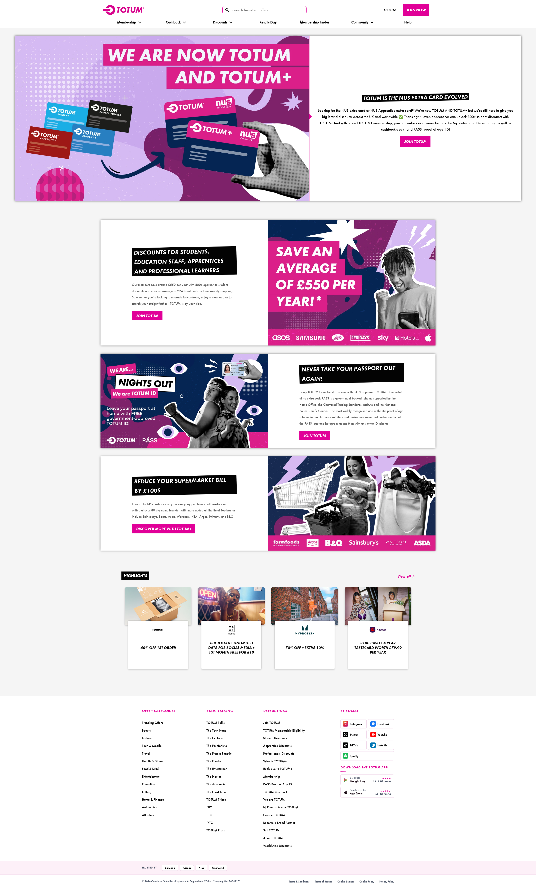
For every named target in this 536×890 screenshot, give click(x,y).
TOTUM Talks (215, 722)
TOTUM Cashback (275, 792)
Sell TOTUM (271, 830)
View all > (406, 577)
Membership (126, 22)
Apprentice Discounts (277, 746)
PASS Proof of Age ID (277, 784)
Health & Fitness (153, 761)
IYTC (209, 823)
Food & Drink (150, 769)
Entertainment (151, 776)
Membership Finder (314, 22)
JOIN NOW (416, 10)
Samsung (170, 867)
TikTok (354, 745)
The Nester (213, 776)
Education (148, 784)
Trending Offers (152, 722)
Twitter (354, 734)
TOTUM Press (215, 830)
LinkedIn (383, 745)
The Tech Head (216, 730)
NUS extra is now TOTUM (280, 807)
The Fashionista (216, 746)
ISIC (209, 807)
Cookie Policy (366, 881)
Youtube (382, 734)
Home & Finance (153, 799)
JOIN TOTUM (415, 141)
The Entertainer (216, 769)
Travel (146, 753)
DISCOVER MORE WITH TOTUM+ (163, 528)
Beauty (146, 730)
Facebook (383, 724)
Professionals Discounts (278, 753)
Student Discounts (275, 738)
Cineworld (218, 867)
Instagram (356, 724)
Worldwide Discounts (277, 846)
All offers (148, 815)
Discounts (220, 22)
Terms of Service (323, 881)
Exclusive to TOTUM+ (277, 769)
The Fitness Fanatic (219, 753)
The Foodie (213, 761)
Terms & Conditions (299, 881)
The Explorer (214, 738)
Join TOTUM (271, 722)
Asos (201, 867)
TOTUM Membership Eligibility (284, 730)
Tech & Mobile (152, 746)
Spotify (354, 756)
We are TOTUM (274, 799)
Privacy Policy (386, 881)
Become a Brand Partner (279, 823)
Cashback (173, 22)
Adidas (187, 867)
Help (408, 22)
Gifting (146, 792)
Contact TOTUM (274, 815)
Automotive (149, 807)
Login (390, 10)
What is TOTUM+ (275, 761)
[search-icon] (227, 10)
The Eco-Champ (216, 792)
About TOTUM (273, 838)
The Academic (215, 784)
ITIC (209, 815)
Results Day (268, 22)
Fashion (147, 738)
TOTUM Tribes (216, 799)
